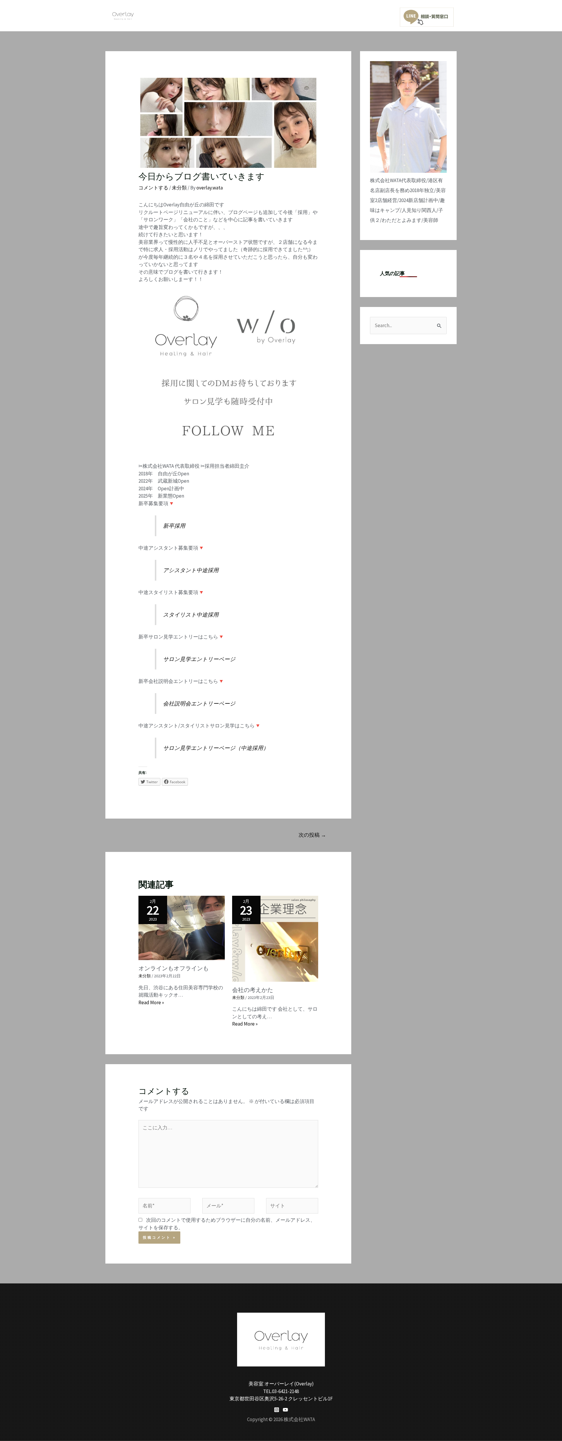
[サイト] (292, 1207)
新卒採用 (174, 525)
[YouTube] (285, 1409)
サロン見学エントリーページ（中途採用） (216, 748)
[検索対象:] (408, 325)
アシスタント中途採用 (191, 570)
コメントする (153, 187)
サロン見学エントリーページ (199, 659)
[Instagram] (276, 1409)
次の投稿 (312, 834)
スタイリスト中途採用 (191, 614)
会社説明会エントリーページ (199, 703)
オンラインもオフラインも (173, 968)
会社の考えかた (252, 989)
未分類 (179, 187)
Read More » (151, 1002)
